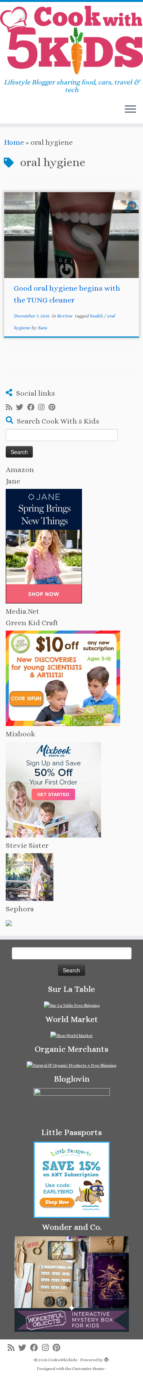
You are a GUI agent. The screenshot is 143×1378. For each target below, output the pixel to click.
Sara (42, 327)
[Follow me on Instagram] (43, 407)
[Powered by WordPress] (106, 1358)
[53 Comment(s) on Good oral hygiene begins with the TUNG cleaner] (132, 212)
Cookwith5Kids (62, 1359)
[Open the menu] (130, 109)
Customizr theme (88, 1368)
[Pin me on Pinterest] (53, 407)
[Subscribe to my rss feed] (11, 407)
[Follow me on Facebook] (32, 407)
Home (14, 142)
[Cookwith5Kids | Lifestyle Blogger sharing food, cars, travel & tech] (71, 40)
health (97, 316)
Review (65, 316)
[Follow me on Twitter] (21, 407)
